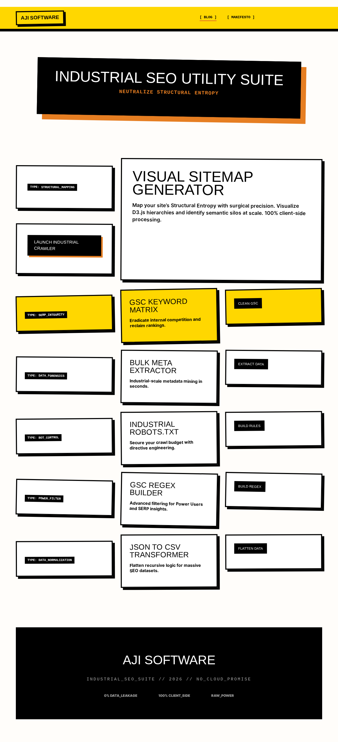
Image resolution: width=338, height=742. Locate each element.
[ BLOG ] (208, 17)
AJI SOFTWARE (40, 17)
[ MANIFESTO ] (241, 17)
